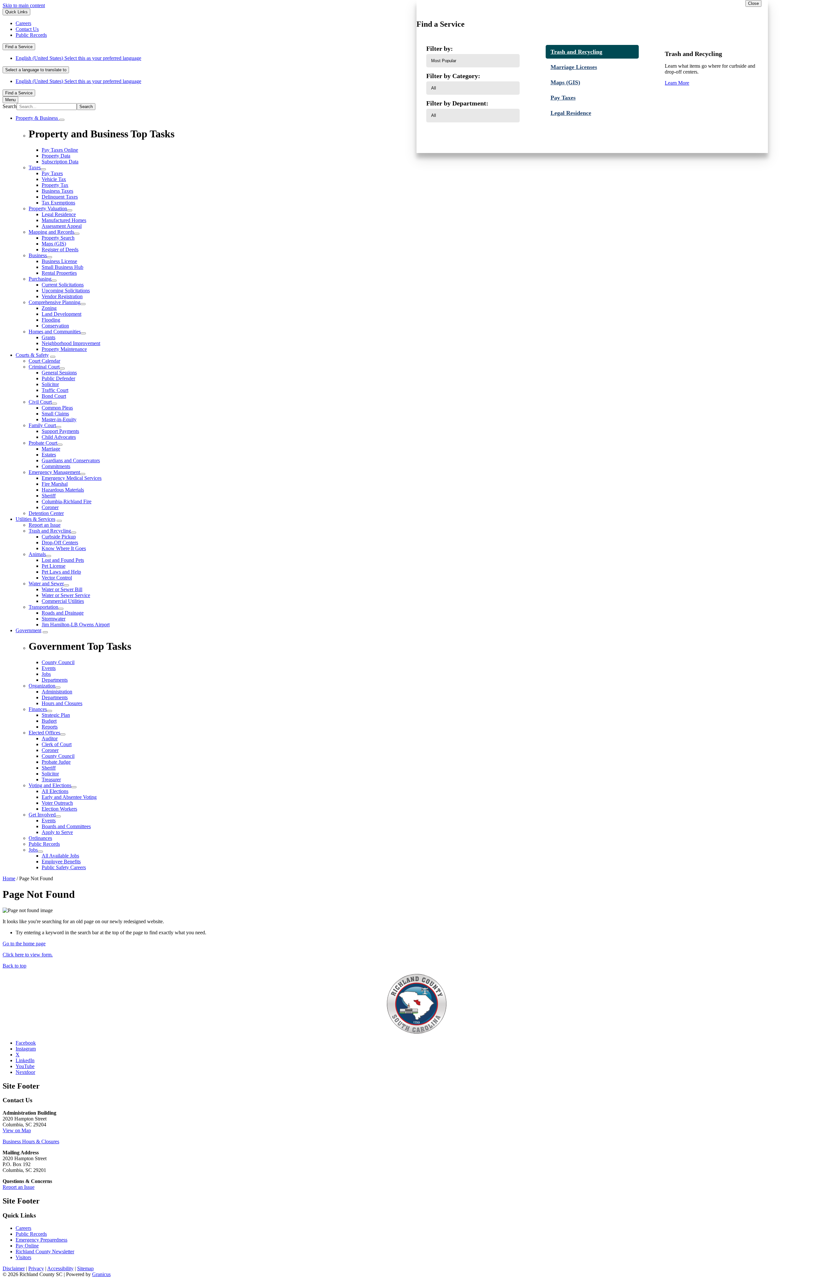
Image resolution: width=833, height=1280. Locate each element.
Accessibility (60, 1268)
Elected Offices (44, 732)
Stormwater (53, 618)
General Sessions (59, 372)
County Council (58, 756)
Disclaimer (14, 1268)
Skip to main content (24, 5)
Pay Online (27, 1245)
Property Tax (55, 185)
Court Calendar (44, 361)
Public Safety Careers (64, 867)
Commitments (56, 466)
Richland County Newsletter (45, 1251)
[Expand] (61, 120)
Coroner (50, 507)
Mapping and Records (51, 232)
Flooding (51, 320)
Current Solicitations (63, 284)
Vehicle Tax (54, 179)
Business (38, 255)
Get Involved (42, 814)
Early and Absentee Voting (69, 797)
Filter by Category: (453, 75)
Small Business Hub (62, 267)
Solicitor (50, 384)
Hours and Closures (62, 703)
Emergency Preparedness (41, 1240)
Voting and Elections (50, 785)
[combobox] (36, 69)
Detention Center (46, 513)
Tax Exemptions (58, 202)
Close (753, 3)
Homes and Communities (55, 331)
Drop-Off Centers (60, 542)
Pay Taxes (52, 173)
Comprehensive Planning (54, 302)
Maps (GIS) (54, 243)
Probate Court (43, 443)
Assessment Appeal (62, 226)
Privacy (36, 1268)
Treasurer (51, 779)
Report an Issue (45, 525)
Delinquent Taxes (60, 197)
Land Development (61, 314)
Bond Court (54, 396)
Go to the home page (24, 943)
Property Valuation (48, 208)
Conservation (55, 325)
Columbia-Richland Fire (66, 501)
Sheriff (49, 495)
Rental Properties (59, 273)
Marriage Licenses (574, 67)
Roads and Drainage (63, 613)
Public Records (44, 844)
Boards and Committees (66, 826)
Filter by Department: (457, 103)
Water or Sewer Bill (62, 589)
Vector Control (57, 577)
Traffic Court (55, 390)
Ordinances (40, 838)
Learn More (677, 83)
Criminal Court (44, 366)
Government (28, 630)
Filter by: (439, 48)
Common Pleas (57, 407)
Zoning (49, 308)
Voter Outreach (57, 803)
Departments (55, 697)
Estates (49, 454)
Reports (50, 727)
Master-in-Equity (59, 419)
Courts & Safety (32, 355)
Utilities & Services (35, 519)
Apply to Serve (57, 832)
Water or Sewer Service (66, 595)
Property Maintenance (64, 349)
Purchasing (40, 279)
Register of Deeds (60, 249)
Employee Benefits (61, 861)
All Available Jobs (60, 855)
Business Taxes (57, 191)
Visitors (23, 1257)
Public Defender (58, 378)
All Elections (55, 791)
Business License (59, 261)
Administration (57, 691)
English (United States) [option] (78, 81)
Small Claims (55, 413)
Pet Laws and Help (61, 572)
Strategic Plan (56, 715)
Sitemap (85, 1268)
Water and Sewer (46, 583)
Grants (48, 337)
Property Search (58, 238)
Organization (42, 686)
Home (9, 878)
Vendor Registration (62, 296)
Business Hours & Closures (31, 1141)
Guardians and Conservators (71, 460)
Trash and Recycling (50, 531)
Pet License (53, 566)
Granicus (101, 1274)
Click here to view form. (28, 954)
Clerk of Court (57, 744)
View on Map (17, 1130)
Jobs (33, 850)
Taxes (35, 167)
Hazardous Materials (63, 490)
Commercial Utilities (63, 601)
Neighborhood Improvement (71, 343)
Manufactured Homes (64, 220)
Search (10, 106)
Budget (49, 721)
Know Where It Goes (64, 548)
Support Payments (60, 431)
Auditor (50, 738)
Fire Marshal (55, 484)
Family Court (42, 425)
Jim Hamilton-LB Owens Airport (76, 624)
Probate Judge (56, 762)
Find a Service (19, 46)
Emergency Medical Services (72, 478)
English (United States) (78, 58)
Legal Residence (59, 214)
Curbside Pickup (59, 536)
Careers (23, 1228)
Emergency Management (54, 472)
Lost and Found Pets (63, 560)
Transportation (43, 607)
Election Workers (59, 809)
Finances (38, 709)
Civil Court (40, 402)
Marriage (51, 449)
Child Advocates (59, 437)
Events (49, 820)
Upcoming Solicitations (66, 290)
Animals (37, 554)
